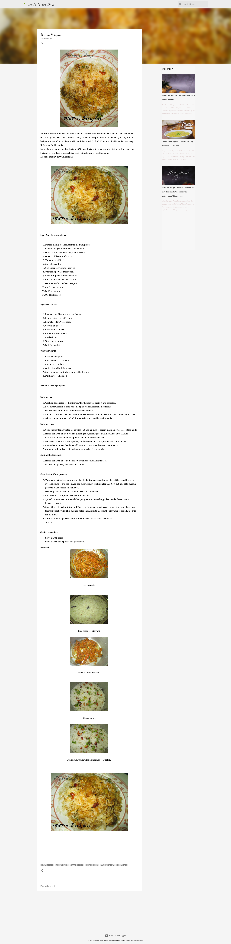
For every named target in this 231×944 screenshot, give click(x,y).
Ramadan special (107, 865)
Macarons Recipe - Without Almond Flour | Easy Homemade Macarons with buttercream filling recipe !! (178, 192)
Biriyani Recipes (47, 865)
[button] (41, 43)
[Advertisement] (89, 911)
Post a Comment (47, 886)
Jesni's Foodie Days (41, 4)
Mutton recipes (77, 865)
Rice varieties (121, 865)
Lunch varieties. (62, 865)
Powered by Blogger (117, 936)
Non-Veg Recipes (92, 865)
